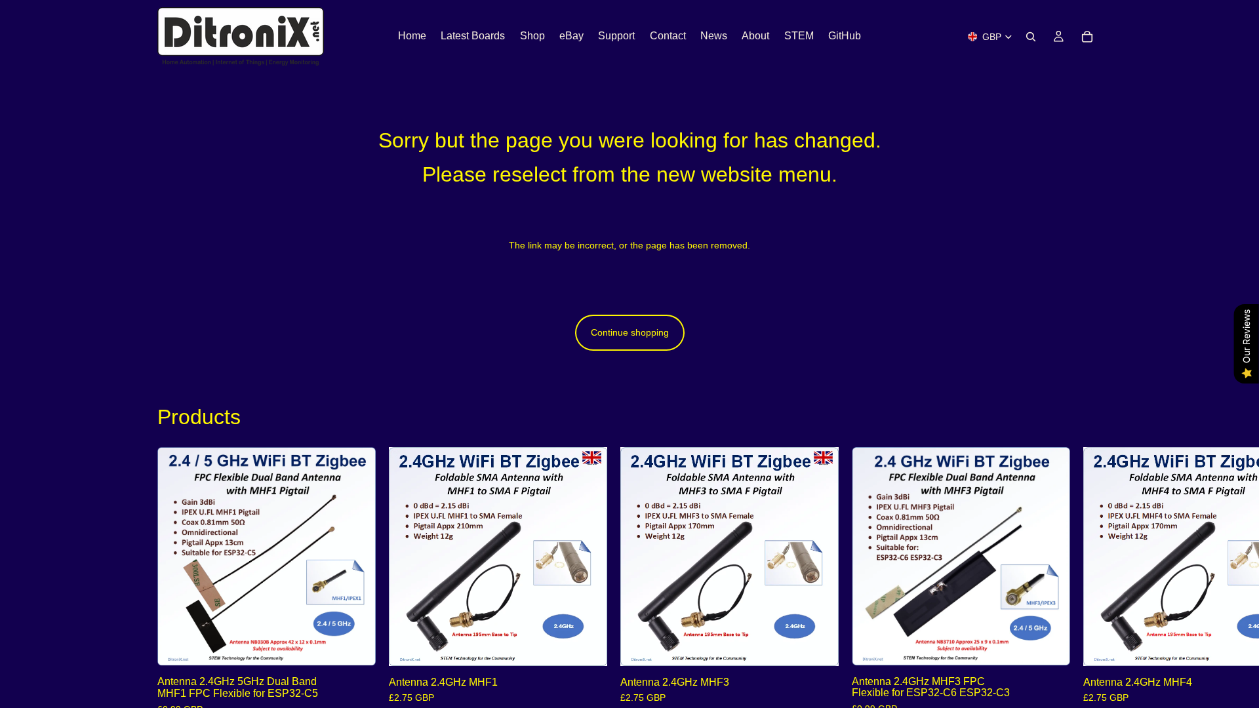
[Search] (1030, 36)
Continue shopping (630, 332)
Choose (366, 645)
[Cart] (1087, 36)
